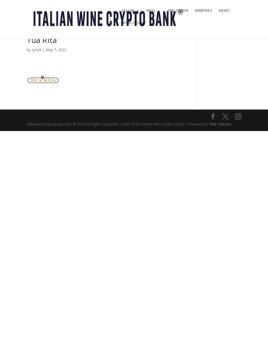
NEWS (224, 11)
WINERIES (203, 11)
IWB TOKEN (178, 11)
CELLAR (127, 11)
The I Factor (220, 124)
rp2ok (36, 49)
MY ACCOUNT (133, 23)
